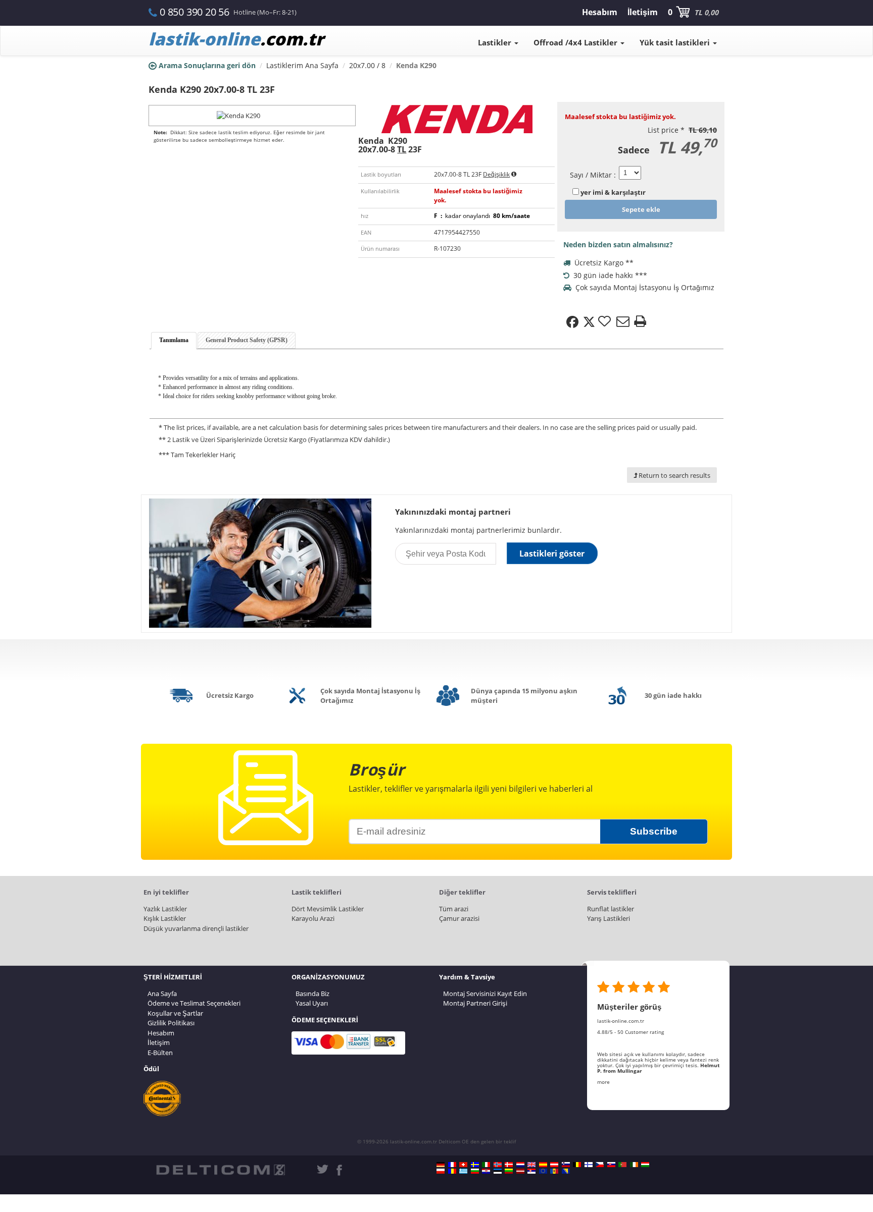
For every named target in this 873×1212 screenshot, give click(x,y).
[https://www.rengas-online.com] (589, 1164)
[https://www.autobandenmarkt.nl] (520, 1164)
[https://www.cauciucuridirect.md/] (554, 1171)
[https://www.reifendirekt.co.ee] (498, 1171)
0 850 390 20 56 (194, 12)
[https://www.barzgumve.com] (475, 1171)
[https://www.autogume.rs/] (531, 1171)
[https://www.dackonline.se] (475, 1164)
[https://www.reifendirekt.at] (554, 1164)
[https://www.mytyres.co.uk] (531, 1164)
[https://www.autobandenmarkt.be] (577, 1164)
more (603, 1081)
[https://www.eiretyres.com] (634, 1164)
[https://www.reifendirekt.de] (441, 1164)
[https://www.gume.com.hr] (486, 1171)
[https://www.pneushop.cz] (600, 1164)
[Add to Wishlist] (605, 322)
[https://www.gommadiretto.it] (486, 1164)
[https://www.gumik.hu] (645, 1164)
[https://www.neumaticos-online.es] (543, 1164)
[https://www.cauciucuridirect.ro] (452, 1171)
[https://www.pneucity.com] (622, 1164)
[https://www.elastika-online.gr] (463, 1171)
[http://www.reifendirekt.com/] (543, 1171)
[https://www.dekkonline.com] (498, 1164)
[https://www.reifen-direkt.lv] (520, 1171)
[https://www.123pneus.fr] (452, 1164)
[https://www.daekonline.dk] (509, 1164)
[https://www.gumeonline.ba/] (566, 1171)
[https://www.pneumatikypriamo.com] (611, 1164)
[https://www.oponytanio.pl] (441, 1171)
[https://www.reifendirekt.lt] (509, 1171)
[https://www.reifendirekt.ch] (463, 1164)
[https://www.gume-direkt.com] (566, 1164)
